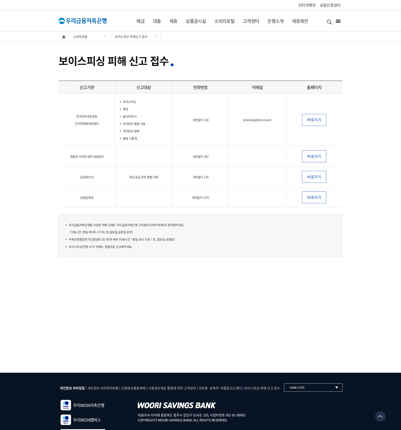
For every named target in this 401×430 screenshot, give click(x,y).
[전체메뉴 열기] (338, 22)
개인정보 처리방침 (72, 387)
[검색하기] (329, 22)
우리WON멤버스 (87, 420)
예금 (140, 20)
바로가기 (314, 120)
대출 (157, 20)
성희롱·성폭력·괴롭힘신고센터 (220, 387)
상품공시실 (196, 20)
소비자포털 (224, 20)
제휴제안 (300, 20)
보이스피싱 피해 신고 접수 (262, 387)
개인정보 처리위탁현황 (103, 387)
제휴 (173, 20)
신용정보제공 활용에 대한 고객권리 (172, 387)
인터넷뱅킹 (307, 5)
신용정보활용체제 (133, 387)
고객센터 (251, 20)
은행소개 (275, 20)
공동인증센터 (330, 5)
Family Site (297, 387)
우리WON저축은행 (88, 405)
